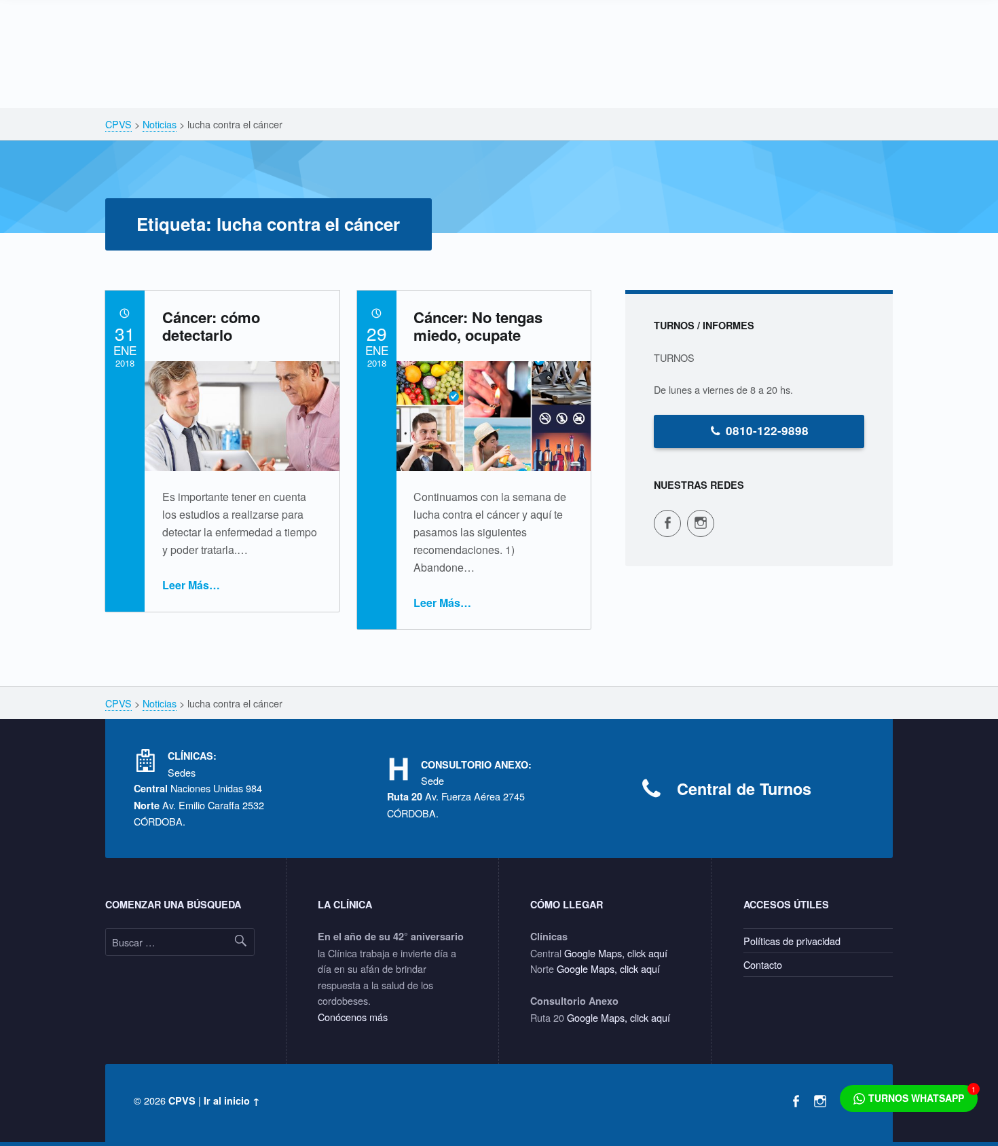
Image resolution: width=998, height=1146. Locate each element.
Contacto (762, 964)
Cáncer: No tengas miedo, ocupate (477, 326)
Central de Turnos (744, 788)
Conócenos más (353, 1017)
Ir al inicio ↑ (232, 1100)
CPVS (182, 1100)
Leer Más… (191, 585)
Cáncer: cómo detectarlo (211, 326)
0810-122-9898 (767, 430)
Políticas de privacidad (791, 941)
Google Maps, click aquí (615, 953)
